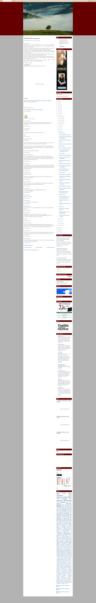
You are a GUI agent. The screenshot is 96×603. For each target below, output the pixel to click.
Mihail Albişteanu (61, 371)
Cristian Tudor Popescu (60, 563)
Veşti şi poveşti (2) (62, 172)
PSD (71, 520)
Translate (64, 283)
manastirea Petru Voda (64, 511)
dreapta (64, 508)
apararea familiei (66, 530)
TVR (64, 516)
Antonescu (64, 525)
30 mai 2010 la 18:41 (27, 126)
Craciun (58, 530)
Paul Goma (70, 555)
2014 (59, 107)
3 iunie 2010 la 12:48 (27, 242)
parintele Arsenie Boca (60, 560)
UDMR (66, 523)
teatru (65, 522)
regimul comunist (67, 581)
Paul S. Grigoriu (61, 344)
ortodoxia (64, 510)
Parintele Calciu (66, 527)
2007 (59, 231)
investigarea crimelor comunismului (64, 576)
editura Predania (67, 550)
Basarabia (59, 513)
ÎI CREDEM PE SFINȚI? (62, 365)
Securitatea (64, 526)
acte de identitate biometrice (64, 573)
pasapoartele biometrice (61, 551)
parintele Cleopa (67, 579)
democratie (58, 537)
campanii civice (29, 109)
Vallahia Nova (60, 387)
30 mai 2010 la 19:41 (27, 161)
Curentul (42, 100)
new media (62, 583)
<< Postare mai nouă (27, 247)
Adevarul (58, 552)
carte (62, 556)
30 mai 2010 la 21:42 (27, 185)
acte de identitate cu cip (66, 565)
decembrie (61, 116)
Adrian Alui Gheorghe (62, 561)
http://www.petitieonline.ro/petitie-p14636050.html (33, 60)
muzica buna (66, 518)
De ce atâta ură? (61, 371)
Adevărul (31, 100)
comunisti (64, 575)
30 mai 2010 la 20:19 (27, 170)
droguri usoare (59, 582)
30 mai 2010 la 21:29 (27, 179)
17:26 (32, 107)
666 (62, 539)
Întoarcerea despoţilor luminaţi (61, 257)
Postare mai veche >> (50, 247)
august (60, 124)
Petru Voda (68, 549)
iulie (60, 127)
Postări (59, 268)
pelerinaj (66, 560)
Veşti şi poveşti (61, 206)
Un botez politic (62, 153)
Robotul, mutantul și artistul (63, 380)
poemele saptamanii (60, 545)
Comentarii (60, 270)
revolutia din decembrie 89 (61, 568)
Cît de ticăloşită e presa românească (65, 155)
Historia (25, 101)
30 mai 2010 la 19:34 (27, 152)
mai (59, 131)
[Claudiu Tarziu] (68, 293)
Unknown (26, 172)
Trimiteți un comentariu (28, 245)
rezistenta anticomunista (64, 500)
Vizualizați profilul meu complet (62, 96)
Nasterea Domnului (64, 542)
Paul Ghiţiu (60, 352)
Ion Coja (67, 563)
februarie (60, 223)
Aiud (68, 573)
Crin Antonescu (66, 521)
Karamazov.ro (60, 336)
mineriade (61, 566)
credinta (59, 521)
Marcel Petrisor (59, 519)
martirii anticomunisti (68, 533)
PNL (67, 520)
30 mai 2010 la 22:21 (27, 198)
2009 (59, 227)
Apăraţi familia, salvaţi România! (64, 174)
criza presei (66, 556)
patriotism (68, 544)
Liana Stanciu (62, 553)
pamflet (69, 559)
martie (60, 221)
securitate (66, 554)
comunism (67, 505)
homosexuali (64, 537)
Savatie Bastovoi (64, 570)
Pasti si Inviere (64, 569)
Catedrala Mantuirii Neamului (61, 562)
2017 (59, 100)
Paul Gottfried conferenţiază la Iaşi (65, 134)
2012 (59, 111)
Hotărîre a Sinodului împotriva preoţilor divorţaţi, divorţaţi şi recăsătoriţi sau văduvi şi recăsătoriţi (63, 239)
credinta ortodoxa (65, 536)
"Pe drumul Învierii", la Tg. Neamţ (65, 186)
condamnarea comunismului (62, 531)
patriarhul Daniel (67, 534)
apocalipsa (64, 543)
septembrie (61, 122)
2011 (59, 113)
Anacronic (60, 379)
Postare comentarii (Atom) (34, 249)
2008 (59, 229)
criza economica (60, 514)
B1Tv (69, 561)
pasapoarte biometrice (66, 529)
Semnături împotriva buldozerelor (32, 38)
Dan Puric (69, 506)
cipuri (62, 550)
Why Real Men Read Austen (63, 336)
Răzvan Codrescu (27, 154)
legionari (62, 538)
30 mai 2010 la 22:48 (27, 203)
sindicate (64, 573)
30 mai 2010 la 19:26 (27, 136)
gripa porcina (60, 558)
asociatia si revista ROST (64, 497)
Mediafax (49, 100)
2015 (59, 104)
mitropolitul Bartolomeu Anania (62, 559)
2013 (59, 109)
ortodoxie (64, 498)
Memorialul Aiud (60, 549)
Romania (58, 550)
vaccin (70, 554)
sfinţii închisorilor (59, 573)
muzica (67, 583)
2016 (59, 102)
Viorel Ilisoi (59, 528)
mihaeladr (26, 206)
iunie (60, 129)
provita (70, 560)
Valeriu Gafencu (65, 515)
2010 (59, 115)
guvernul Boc (66, 513)
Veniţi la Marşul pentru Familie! (64, 163)
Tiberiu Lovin (69, 553)
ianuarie (60, 225)
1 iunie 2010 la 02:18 (27, 228)
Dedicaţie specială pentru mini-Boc (65, 143)
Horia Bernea (67, 547)
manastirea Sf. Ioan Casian (61, 578)
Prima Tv (28, 101)
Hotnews (45, 100)
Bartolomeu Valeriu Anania (62, 535)
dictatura (70, 556)
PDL (60, 508)
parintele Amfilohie (63, 567)
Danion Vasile (64, 552)
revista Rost (62, 520)
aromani (59, 556)
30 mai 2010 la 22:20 (27, 192)
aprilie (60, 219)
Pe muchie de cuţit (62, 194)
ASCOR (66, 539)
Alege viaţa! (61, 141)
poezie (70, 510)
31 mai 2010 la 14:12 (27, 220)
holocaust (63, 544)
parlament (60, 534)
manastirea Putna (67, 558)
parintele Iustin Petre (60, 581)
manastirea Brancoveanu (66, 577)
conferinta (59, 516)
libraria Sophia (60, 554)
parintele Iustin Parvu (65, 509)
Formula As (64, 502)
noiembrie (61, 118)
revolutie (68, 551)
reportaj (65, 519)
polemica (69, 567)
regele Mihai (63, 546)
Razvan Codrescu (60, 506)
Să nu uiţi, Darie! (62, 145)
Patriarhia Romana (64, 555)
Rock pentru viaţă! (62, 132)
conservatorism (59, 533)
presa (58, 493)
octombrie (61, 120)
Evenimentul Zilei (37, 100)
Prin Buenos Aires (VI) (62, 345)
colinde (58, 566)
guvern (58, 510)
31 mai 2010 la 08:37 (27, 210)
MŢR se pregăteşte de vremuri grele (65, 147)
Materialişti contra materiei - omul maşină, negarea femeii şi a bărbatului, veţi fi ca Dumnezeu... (64, 355)
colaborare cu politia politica (66, 571)
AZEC (59, 555)
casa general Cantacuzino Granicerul (37, 109)
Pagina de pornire (39, 247)
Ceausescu (68, 562)
